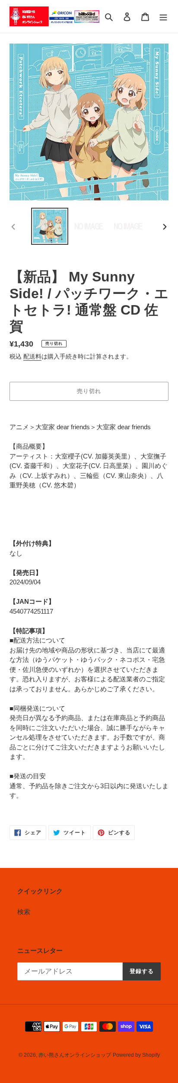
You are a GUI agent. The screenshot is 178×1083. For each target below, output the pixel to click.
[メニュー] (163, 16)
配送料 (32, 356)
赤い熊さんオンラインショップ (74, 1055)
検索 (23, 911)
